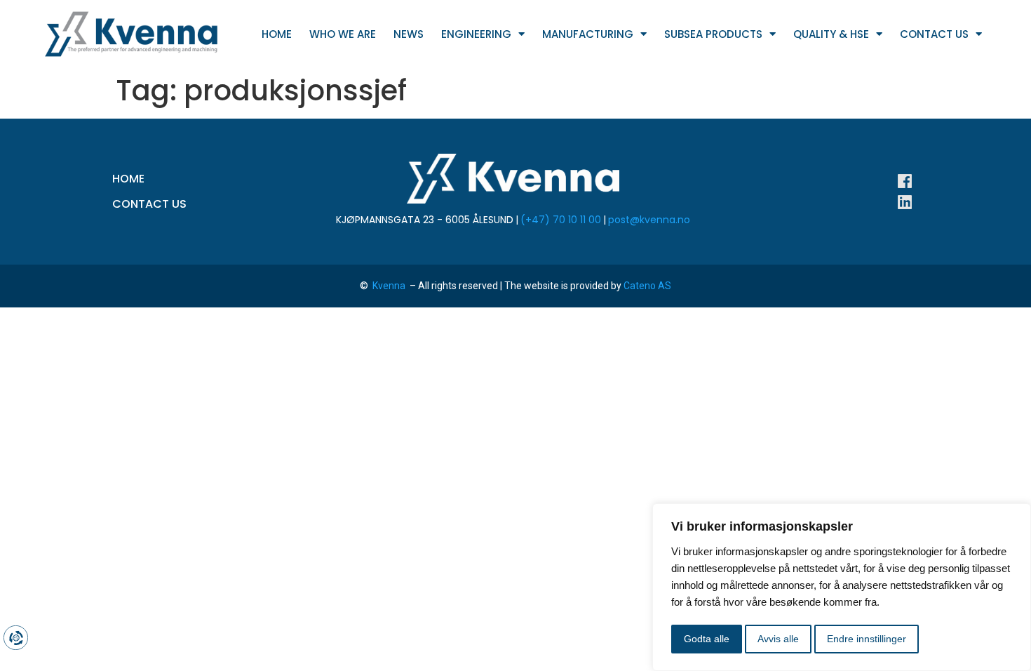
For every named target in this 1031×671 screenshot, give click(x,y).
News (408, 34)
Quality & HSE (831, 34)
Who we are (342, 34)
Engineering (476, 34)
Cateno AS (647, 285)
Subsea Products (713, 34)
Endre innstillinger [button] (866, 638)
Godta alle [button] (706, 638)
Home (277, 34)
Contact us (934, 34)
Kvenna (389, 285)
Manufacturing (587, 34)
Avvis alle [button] (778, 638)
